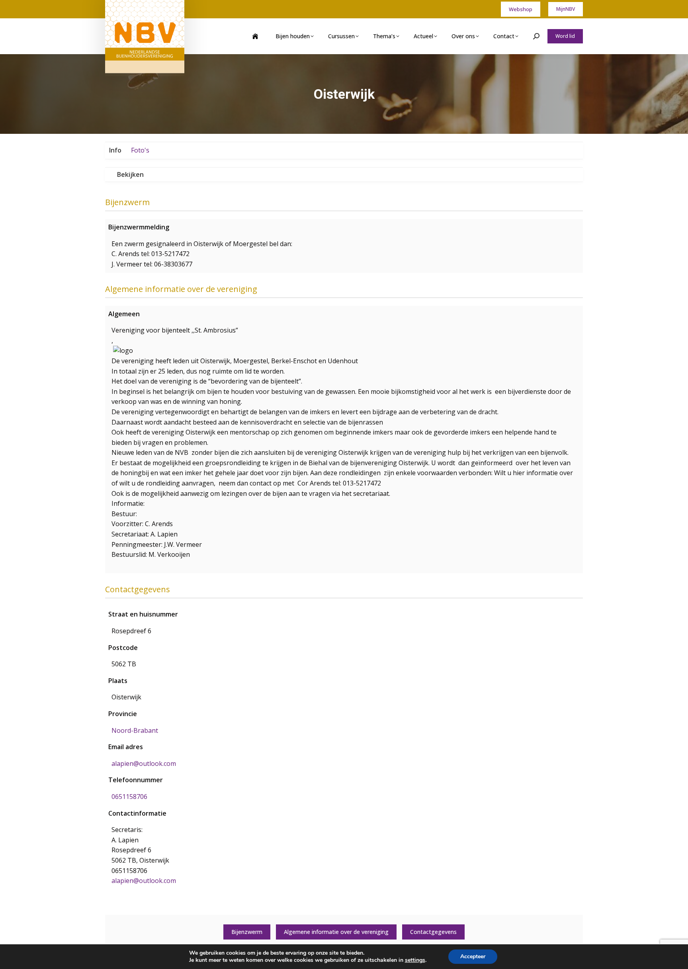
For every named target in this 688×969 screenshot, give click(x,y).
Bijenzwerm (246, 932)
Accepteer (472, 956)
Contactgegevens (433, 932)
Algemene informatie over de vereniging (336, 932)
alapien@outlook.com (143, 763)
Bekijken (130, 174)
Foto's (140, 150)
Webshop (520, 9)
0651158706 (129, 796)
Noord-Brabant (134, 730)
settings (415, 960)
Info (115, 150)
